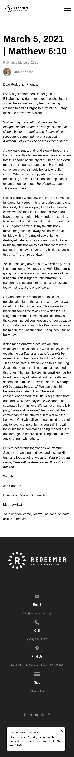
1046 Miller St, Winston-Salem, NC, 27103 (37, 665)
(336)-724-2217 (37, 639)
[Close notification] (62, 731)
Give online (37, 691)
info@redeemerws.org (37, 613)
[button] (67, 8)
